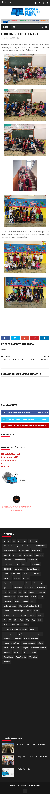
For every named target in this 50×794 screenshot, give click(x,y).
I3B (15, 592)
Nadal (15, 615)
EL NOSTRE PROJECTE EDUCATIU (31, 744)
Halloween (41, 587)
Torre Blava (8, 657)
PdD (40, 620)
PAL (27, 620)
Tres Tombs (21, 657)
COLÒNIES (8, 569)
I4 (20, 592)
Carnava (39, 555)
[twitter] (39, 3)
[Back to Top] (25, 791)
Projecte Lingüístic (11, 643)
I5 (25, 592)
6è (30, 541)
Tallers (33, 652)
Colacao (25, 564)
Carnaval (7, 560)
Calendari (28, 555)
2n (9, 541)
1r (4, 541)
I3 (9, 592)
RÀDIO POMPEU (23, 769)
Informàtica (23, 597)
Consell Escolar (33, 569)
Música (6, 615)
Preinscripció (37, 634)
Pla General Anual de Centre (15, 629)
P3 (5, 620)
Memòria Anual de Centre (30, 606)
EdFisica (26, 574)
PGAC (6, 624)
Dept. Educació (8, 460)
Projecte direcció (31, 638)
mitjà (36, 611)
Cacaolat (17, 555)
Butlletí (7, 555)
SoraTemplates (33, 785)
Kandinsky (8, 601)
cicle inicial (32, 560)
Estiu (28, 583)
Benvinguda (24, 550)
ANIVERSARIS (40, 546)
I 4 (5, 592)
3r (14, 541)
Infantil (42, 592)
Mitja (29, 611)
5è (25, 541)
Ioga (41, 597)
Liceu (17, 601)
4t (19, 541)
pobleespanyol (10, 634)
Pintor (25, 624)
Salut (6, 648)
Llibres (25, 601)
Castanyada (20, 560)
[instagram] (47, 3)
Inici (5, 27)
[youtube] (43, 3)
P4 (10, 620)
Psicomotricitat (28, 643)
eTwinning (37, 583)
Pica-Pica (15, 624)
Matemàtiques (10, 606)
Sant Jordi (15, 648)
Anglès (29, 546)
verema (7, 661)
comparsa (19, 569)
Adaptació (8, 546)
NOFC (40, 615)
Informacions (9, 597)
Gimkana (18, 587)
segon (25, 648)
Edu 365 (5, 466)
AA (36, 541)
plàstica (33, 629)
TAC (25, 652)
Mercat (6, 611)
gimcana (7, 587)
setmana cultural (38, 648)
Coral (6, 574)
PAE (21, 620)
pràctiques (23, 634)
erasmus (7, 578)
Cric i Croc (15, 574)
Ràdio (40, 643)
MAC (33, 601)
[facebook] (35, 3)
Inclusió (32, 592)
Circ (17, 564)
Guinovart (29, 587)
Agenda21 (19, 546)
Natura (23, 615)
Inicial (22, 38)
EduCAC (36, 574)
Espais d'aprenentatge (13, 583)
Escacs (17, 578)
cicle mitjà (8, 564)
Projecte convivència (12, 638)
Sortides (7, 652)
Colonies (36, 564)
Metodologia (18, 611)
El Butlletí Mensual (10, 454)
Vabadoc (33, 657)
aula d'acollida (10, 550)
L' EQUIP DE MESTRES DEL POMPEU (31, 756)
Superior (17, 652)
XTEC (3, 463)
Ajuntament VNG (9, 457)
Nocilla (32, 615)
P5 (15, 620)
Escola (26, 578)
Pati (33, 620)
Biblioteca (36, 550)
